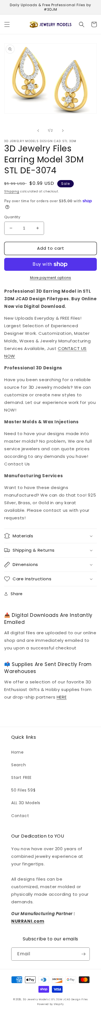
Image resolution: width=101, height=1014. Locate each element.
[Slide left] (38, 130)
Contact (20, 816)
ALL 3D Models (25, 803)
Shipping (11, 191)
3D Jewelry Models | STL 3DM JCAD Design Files (55, 999)
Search (18, 765)
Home (17, 752)
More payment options (50, 277)
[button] (7, 24)
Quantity (12, 217)
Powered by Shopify (50, 1004)
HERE (61, 697)
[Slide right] (63, 130)
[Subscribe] (83, 954)
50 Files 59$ (23, 790)
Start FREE (21, 777)
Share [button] (17, 594)
